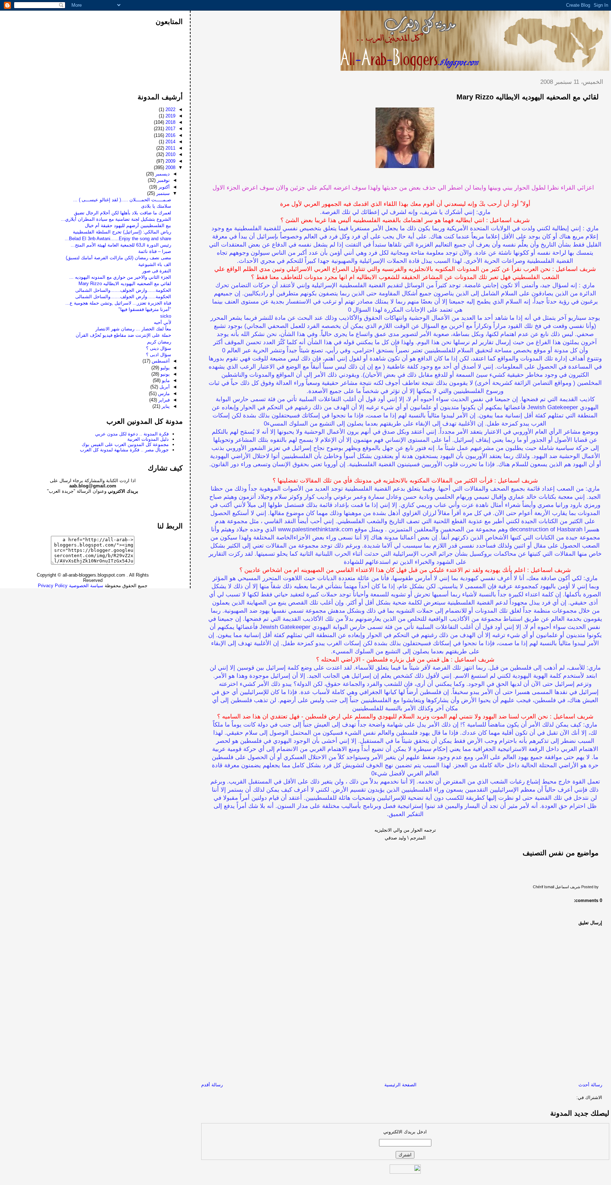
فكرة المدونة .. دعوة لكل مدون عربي (132, 434)
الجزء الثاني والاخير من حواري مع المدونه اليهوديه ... (120, 277)
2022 (169, 109)
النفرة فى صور (156, 270)
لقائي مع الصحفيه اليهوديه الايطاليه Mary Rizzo (527, 97)
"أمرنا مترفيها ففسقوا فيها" (144, 309)
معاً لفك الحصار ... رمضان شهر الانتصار (133, 328)
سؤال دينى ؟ (158, 348)
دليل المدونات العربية (148, 439)
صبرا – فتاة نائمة (154, 251)
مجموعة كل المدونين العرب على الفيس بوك (125, 444)
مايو (165, 380)
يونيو (164, 374)
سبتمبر (162, 193)
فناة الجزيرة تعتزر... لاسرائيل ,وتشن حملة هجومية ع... (118, 303)
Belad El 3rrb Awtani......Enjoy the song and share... (118, 238)
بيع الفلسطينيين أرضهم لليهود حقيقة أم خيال (128, 225)
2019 (169, 115)
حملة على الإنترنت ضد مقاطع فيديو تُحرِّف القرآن (123, 335)
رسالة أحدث (590, 1084)
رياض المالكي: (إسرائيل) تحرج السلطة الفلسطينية (122, 232)
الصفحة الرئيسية (400, 1084)
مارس (163, 393)
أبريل (164, 386)
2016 (169, 135)
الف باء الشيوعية (154, 264)
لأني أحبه (162, 322)
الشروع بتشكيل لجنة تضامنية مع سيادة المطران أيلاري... (116, 219)
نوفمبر (163, 180)
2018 (169, 122)
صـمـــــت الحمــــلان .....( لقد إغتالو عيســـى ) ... (122, 199)
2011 (169, 148)
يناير (165, 406)
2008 (169, 167)
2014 (169, 141)
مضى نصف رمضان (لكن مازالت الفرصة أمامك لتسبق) (118, 257)
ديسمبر (162, 174)
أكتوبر (163, 187)
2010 (169, 154)
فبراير (163, 400)
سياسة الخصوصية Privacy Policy (70, 585)
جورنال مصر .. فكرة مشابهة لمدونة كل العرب (124, 449)
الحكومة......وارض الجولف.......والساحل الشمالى (123, 290)
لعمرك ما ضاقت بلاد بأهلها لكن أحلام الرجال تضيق (122, 212)
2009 (169, 161)
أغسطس (160, 361)
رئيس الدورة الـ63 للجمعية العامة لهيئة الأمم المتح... (121, 245)
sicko (165, 316)
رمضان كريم (159, 342)
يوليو (164, 367)
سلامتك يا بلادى (156, 206)
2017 (169, 128)
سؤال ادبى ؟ (158, 354)
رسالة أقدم (212, 1084)
